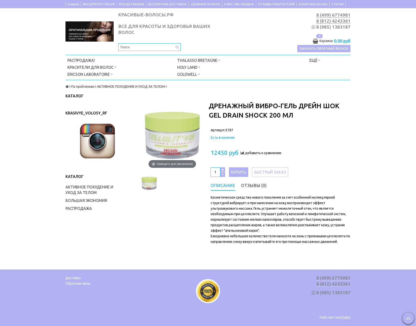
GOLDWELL (187, 74)
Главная (73, 4)
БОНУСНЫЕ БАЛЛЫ (313, 4)
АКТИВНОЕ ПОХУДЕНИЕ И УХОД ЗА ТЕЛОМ (131, 86)
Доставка (73, 278)
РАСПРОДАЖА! (81, 60)
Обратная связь (78, 283)
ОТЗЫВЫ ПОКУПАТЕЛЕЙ (276, 4)
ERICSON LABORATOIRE (89, 74)
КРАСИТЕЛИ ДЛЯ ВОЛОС (91, 67)
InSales (345, 317)
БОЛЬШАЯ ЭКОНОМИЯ (86, 200)
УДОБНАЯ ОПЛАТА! (205, 4)
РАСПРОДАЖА (78, 208)
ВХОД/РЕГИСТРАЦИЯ (99, 4)
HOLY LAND (187, 67)
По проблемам (82, 86)
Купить (238, 172)
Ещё (313, 60)
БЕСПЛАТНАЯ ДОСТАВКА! (167, 4)
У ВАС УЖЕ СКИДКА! (239, 4)
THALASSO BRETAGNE (197, 60)
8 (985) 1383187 (333, 27)
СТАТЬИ (338, 4)
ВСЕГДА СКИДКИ (131, 4)
